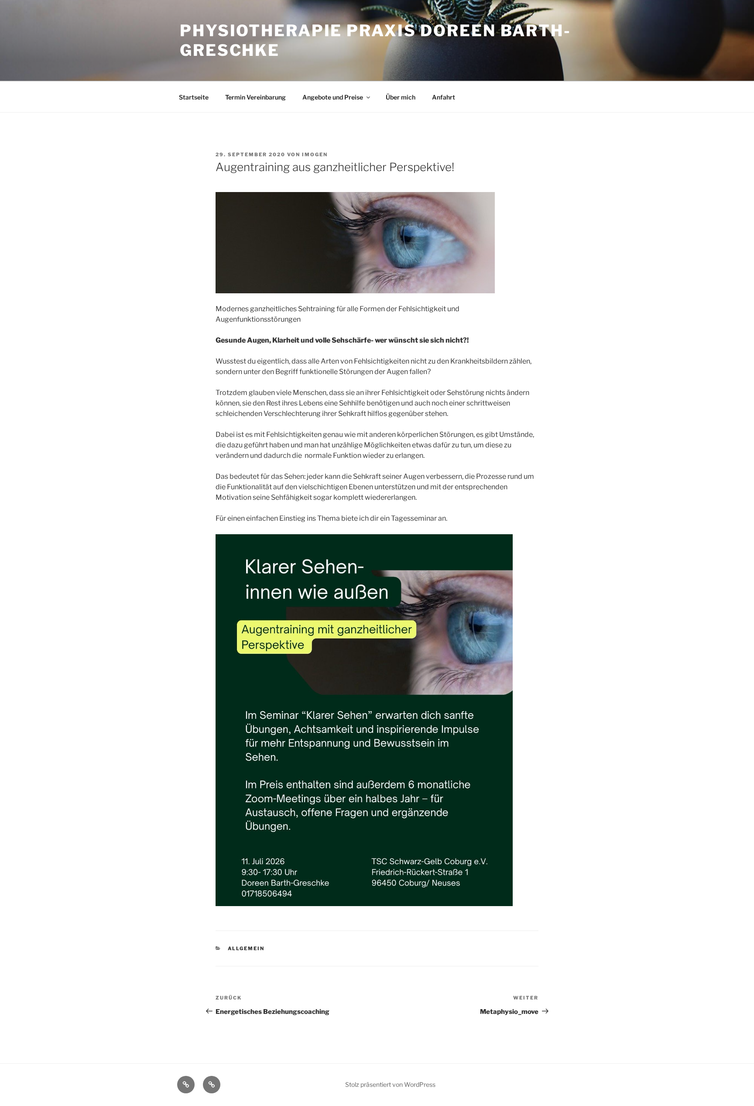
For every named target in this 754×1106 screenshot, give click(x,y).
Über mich (400, 97)
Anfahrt (443, 97)
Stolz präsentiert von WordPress (390, 1084)
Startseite (194, 97)
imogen (315, 154)
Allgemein (246, 948)
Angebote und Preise (332, 97)
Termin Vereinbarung (255, 97)
